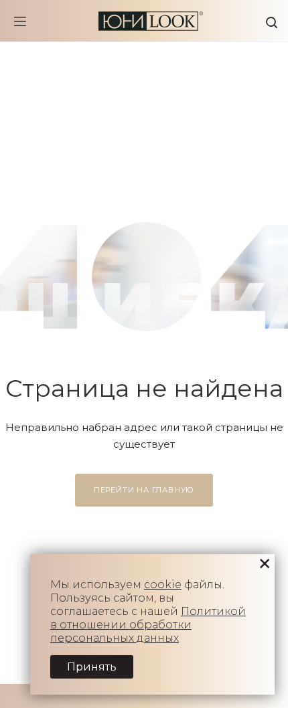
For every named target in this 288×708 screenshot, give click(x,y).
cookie (163, 584)
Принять (92, 666)
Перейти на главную (144, 490)
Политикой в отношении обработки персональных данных (148, 624)
